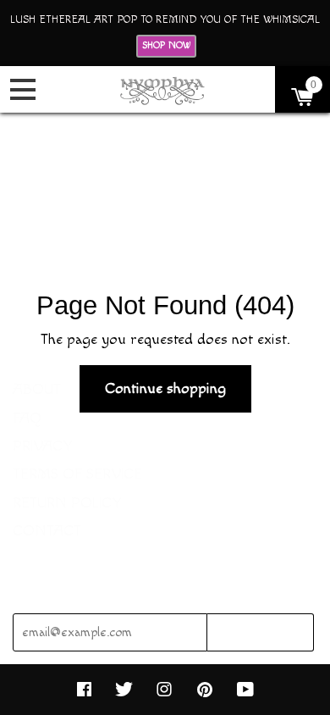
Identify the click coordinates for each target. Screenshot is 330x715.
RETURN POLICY (67, 503)
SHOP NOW (166, 45)
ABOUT (37, 389)
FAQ (27, 418)
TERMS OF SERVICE (77, 474)
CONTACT (47, 531)
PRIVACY (43, 446)
